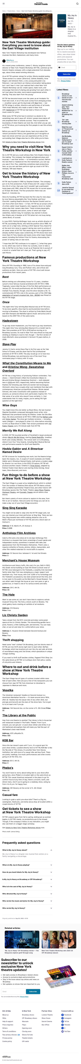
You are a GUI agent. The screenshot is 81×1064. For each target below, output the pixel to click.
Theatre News (11, 11)
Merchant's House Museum (21, 560)
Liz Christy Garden (15, 615)
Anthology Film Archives (19, 533)
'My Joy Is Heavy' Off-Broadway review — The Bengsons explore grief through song (22, 952)
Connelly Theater (26, 492)
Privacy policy (7, 1038)
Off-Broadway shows (29, 1018)
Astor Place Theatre (42, 490)
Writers (5, 1028)
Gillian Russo (10, 60)
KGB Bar (7, 740)
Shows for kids (27, 1035)
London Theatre (47, 1015)
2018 (10, 382)
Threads (67, 1025)
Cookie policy (7, 1041)
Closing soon (26, 1031)
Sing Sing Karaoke (14, 508)
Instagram (67, 1018)
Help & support (7, 1021)
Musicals (25, 1021)
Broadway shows (28, 1015)
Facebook (67, 1015)
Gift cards (25, 1041)
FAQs (4, 1018)
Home (4, 11)
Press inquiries (7, 1025)
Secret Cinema (47, 1021)
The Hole (8, 594)
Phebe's (7, 767)
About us (5, 1015)
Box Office (45, 1025)
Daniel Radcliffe (38, 437)
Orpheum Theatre (9, 492)
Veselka (7, 690)
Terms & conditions (9, 1031)
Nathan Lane (47, 417)
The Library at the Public (19, 715)
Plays (24, 1025)
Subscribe (66, 74)
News (18, 11)
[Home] (41, 3)
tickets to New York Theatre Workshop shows (23, 142)
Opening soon (27, 1028)
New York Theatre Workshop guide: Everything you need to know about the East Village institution (50, 11)
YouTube (67, 1031)
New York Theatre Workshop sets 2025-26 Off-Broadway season (57, 952)
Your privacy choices (9, 1035)
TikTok (66, 1021)
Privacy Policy (66, 81)
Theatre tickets (27, 1038)
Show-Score (46, 1018)
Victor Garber (11, 419)
